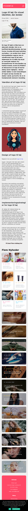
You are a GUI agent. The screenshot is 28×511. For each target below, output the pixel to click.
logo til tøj (5, 20)
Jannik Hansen (14, 18)
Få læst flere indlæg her (14, 243)
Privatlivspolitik (16, 508)
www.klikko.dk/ (15, 491)
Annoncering (14, 498)
